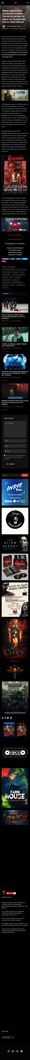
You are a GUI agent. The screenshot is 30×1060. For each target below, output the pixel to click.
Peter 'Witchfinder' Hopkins (14, 26)
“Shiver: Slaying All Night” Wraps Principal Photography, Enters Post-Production (13, 316)
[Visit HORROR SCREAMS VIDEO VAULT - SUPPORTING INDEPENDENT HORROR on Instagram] (3, 718)
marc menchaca (6, 282)
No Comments (15, 28)
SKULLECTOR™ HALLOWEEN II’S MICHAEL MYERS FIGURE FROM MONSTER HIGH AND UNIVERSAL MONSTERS (14, 930)
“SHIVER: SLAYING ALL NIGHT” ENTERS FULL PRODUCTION (14, 345)
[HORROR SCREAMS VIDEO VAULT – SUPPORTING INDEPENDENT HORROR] (15, 2)
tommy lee (5, 287)
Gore (11, 277)
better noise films (21, 269)
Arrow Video (12, 267)
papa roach (5, 285)
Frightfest (5, 277)
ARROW (4, 267)
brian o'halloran (6, 272)
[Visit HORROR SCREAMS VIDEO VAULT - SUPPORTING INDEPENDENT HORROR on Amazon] (11, 718)
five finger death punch (19, 274)
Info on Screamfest (15, 235)
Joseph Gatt (16, 280)
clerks (21, 272)
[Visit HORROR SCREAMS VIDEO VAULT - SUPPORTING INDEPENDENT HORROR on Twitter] (8, 718)
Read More (5, 324)
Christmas (15, 272)
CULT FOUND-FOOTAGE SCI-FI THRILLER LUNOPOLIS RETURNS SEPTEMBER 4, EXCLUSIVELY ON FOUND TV (13, 913)
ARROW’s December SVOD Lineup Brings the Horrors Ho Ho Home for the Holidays (15, 402)
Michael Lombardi (17, 282)
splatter (12, 285)
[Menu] (3, 3)
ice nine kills (17, 277)
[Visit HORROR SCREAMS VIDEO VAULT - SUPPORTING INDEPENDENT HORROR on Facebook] (5, 718)
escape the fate (6, 274)
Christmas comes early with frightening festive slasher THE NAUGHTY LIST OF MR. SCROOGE (15, 373)
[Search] (27, 3)
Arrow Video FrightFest (8, 269)
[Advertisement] (15, 842)
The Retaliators (21, 285)
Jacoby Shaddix (6, 280)
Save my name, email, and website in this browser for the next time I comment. (14, 457)
